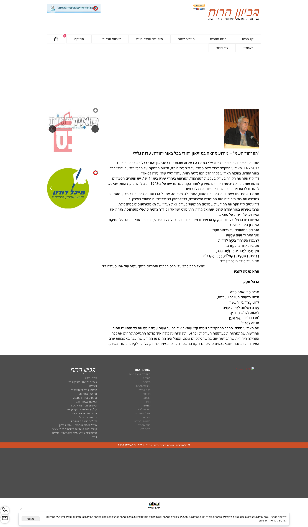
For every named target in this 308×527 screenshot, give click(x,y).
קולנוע (146, 398)
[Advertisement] (154, 79)
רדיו (148, 402)
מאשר (30, 518)
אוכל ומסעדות (142, 413)
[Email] (5, 519)
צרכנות (146, 417)
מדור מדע (145, 429)
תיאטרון (146, 382)
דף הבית (247, 39)
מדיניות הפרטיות (267, 521)
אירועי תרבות (111, 39)
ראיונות (146, 394)
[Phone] (5, 511)
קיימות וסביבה (142, 421)
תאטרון (248, 48)
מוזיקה (79, 39)
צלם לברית (144, 390)
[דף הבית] (233, 15)
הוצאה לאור (186, 39)
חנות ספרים (218, 39)
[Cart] (56, 39)
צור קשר (222, 48)
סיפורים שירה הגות (149, 39)
